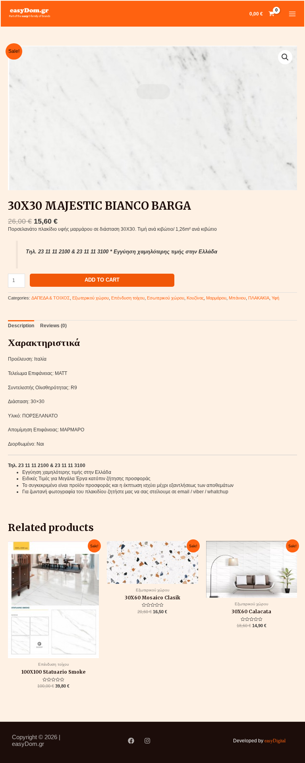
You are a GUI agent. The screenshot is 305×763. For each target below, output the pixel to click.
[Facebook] (131, 741)
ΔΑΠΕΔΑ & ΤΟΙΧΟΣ (50, 298)
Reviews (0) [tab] (53, 325)
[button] (285, 57)
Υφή (275, 298)
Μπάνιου (237, 298)
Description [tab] (21, 325)
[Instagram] (147, 741)
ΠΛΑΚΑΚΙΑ (258, 298)
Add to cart (102, 280)
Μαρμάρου (216, 298)
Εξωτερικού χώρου (90, 298)
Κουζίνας (195, 298)
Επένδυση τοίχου (128, 298)
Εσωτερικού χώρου (165, 298)
